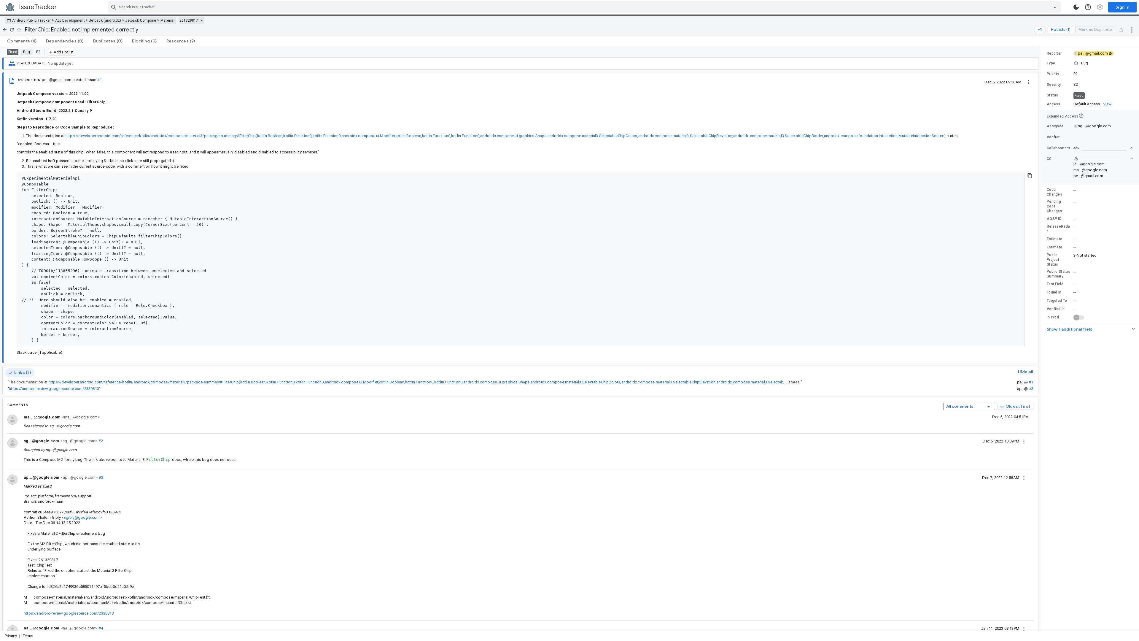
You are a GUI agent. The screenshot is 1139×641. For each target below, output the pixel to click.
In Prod (1053, 317)
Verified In (1056, 309)
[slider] (1042, 338)
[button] (1090, 63)
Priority (1053, 74)
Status (1052, 95)
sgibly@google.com (82, 517)
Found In (1054, 292)
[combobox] (585, 7)
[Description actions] (1028, 82)
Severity (1054, 84)
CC (1049, 159)
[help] (1088, 7)
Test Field (1055, 284)
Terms (28, 636)
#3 (1031, 388)
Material (167, 20)
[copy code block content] (1029, 175)
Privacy (11, 636)
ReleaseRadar (1058, 228)
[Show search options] (1054, 7)
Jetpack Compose (140, 20)
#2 (100, 441)
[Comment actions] (1024, 441)
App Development (70, 20)
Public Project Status (1053, 259)
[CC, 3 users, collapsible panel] (1103, 158)
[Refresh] (11, 29)
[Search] (113, 7)
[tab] (21, 41)
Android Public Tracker (31, 20)
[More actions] (1132, 29)
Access (1053, 104)
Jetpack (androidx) (105, 20)
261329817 (188, 20)
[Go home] (4, 29)
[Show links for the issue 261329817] (201, 20)
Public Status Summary (1058, 273)
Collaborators (1058, 148)
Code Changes (1054, 192)
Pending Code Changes (1054, 206)
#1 (99, 79)
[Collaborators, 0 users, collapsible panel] (1103, 147)
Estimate (1054, 239)
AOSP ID (1054, 219)
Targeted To (1057, 301)
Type (1051, 63)
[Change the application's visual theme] (1076, 7)
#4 (100, 628)
